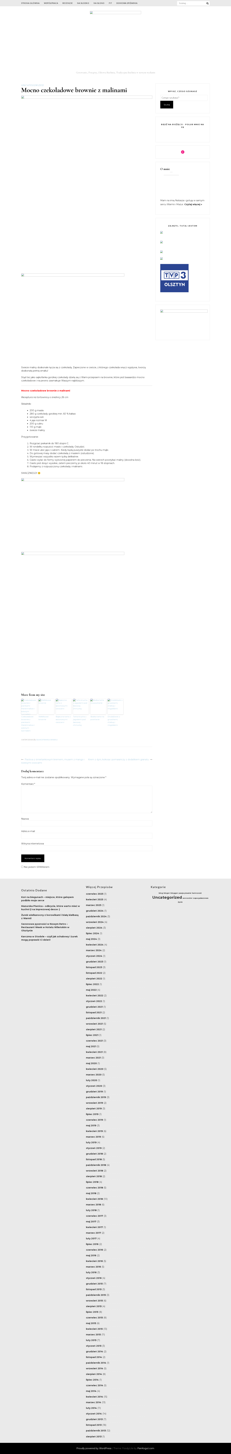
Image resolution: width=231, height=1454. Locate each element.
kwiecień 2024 (95, 944)
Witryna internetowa (32, 843)
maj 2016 (91, 1255)
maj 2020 (91, 1063)
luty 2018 (91, 1210)
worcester (187, 898)
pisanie (187, 893)
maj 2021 (91, 1046)
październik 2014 (96, 1362)
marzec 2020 (94, 1074)
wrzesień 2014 (94, 1368)
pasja (181, 893)
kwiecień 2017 (94, 1227)
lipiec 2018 (92, 1182)
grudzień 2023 (94, 961)
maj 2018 (91, 1193)
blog (161, 893)
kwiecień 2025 (94, 899)
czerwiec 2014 (94, 1385)
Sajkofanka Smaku (47, 739)
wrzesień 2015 (94, 1300)
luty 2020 (91, 1080)
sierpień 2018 (94, 1176)
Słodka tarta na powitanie (97, 718)
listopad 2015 (94, 1289)
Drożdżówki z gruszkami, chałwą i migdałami (114, 720)
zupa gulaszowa (200, 898)
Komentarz (28, 784)
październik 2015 (96, 1295)
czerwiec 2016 (94, 1249)
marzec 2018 (93, 1204)
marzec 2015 (93, 1334)
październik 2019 (96, 1097)
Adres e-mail (28, 831)
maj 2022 (91, 989)
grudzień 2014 (94, 1351)
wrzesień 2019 (94, 1102)
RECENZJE (68, 3)
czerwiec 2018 (94, 1187)
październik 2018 (96, 1165)
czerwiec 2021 (94, 1040)
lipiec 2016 (92, 1244)
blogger (174, 893)
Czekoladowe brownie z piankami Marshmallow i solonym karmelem (28, 723)
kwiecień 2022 (94, 995)
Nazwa (25, 818)
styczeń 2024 (94, 956)
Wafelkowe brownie (43, 718)
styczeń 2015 (94, 1345)
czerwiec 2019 (94, 1119)
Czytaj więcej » (193, 204)
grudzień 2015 (94, 1283)
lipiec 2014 (92, 1379)
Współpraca (51, 3)
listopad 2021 (94, 1012)
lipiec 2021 (92, 1035)
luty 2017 (91, 1238)
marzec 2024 (94, 950)
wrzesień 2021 (94, 1023)
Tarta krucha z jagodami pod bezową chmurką (79, 720)
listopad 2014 (94, 1357)
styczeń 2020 (94, 1086)
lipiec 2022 (92, 984)
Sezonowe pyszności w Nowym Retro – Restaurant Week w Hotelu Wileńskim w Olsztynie (45, 927)
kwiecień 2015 (94, 1328)
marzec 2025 (93, 905)
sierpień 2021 (94, 1029)
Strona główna (30, 3)
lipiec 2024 (92, 933)
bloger (167, 893)
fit (110, 3)
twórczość (197, 893)
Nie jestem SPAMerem (36, 867)
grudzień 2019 (94, 1091)
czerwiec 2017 (94, 1215)
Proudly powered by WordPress (94, 1448)
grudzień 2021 (94, 1006)
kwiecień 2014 (94, 1396)
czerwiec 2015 (94, 1317)
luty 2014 (91, 1408)
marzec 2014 (93, 1402)
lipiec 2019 (92, 1114)
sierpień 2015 (94, 1306)
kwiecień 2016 (94, 1261)
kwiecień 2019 (94, 1131)
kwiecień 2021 (94, 1052)
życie (180, 902)
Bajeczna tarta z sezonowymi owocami (63, 719)
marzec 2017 (93, 1232)
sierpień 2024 (94, 927)
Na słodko (83, 3)
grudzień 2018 (94, 1153)
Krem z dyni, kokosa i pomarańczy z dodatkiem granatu (118, 759)
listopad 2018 (94, 1159)
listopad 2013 (94, 1425)
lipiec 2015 (92, 1312)
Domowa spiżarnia (127, 3)
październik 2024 (96, 916)
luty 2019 (91, 1142)
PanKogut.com (145, 1448)
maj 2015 (91, 1323)
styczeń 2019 (94, 1148)
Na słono (99, 3)
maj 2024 (91, 939)
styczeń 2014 (94, 1413)
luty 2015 (91, 1340)
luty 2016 (91, 1272)
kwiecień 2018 (94, 1199)
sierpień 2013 (94, 1436)
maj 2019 (91, 1125)
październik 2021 (96, 1018)
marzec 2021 (93, 1057)
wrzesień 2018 (94, 1170)
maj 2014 (91, 1391)
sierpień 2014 (94, 1374)
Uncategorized (32, 85)
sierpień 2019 (94, 1108)
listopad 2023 (94, 967)
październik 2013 (96, 1430)
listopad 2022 (94, 973)
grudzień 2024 (95, 910)
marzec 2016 (93, 1266)
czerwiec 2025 (94, 893)
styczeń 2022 (94, 1001)
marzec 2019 (93, 1136)
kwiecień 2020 (94, 1069)
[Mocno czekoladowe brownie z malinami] (86, 98)
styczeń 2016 (94, 1278)
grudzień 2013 (94, 1419)
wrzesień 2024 (95, 922)
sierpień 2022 (94, 978)
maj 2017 (91, 1221)
